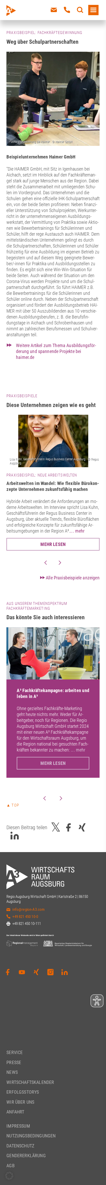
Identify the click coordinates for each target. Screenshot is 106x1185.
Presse (13, 1062)
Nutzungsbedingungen (31, 1135)
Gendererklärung (26, 1155)
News (12, 1072)
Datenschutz (20, 1145)
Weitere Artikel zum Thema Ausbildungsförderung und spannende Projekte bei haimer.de (56, 351)
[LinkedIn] (64, 972)
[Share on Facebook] (68, 827)
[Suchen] (80, 10)
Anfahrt (15, 1112)
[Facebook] (8, 972)
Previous (45, 563)
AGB (10, 1165)
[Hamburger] (93, 10)
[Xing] (36, 972)
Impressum (18, 1125)
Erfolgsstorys (22, 1092)
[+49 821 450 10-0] (67, 10)
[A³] (22, 10)
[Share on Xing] (82, 827)
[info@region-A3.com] (54, 10)
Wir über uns (20, 1101)
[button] (9, 1175)
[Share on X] (55, 827)
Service (14, 1052)
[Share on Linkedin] (15, 836)
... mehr (77, 531)
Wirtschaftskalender (30, 1082)
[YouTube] (22, 972)
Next (60, 563)
